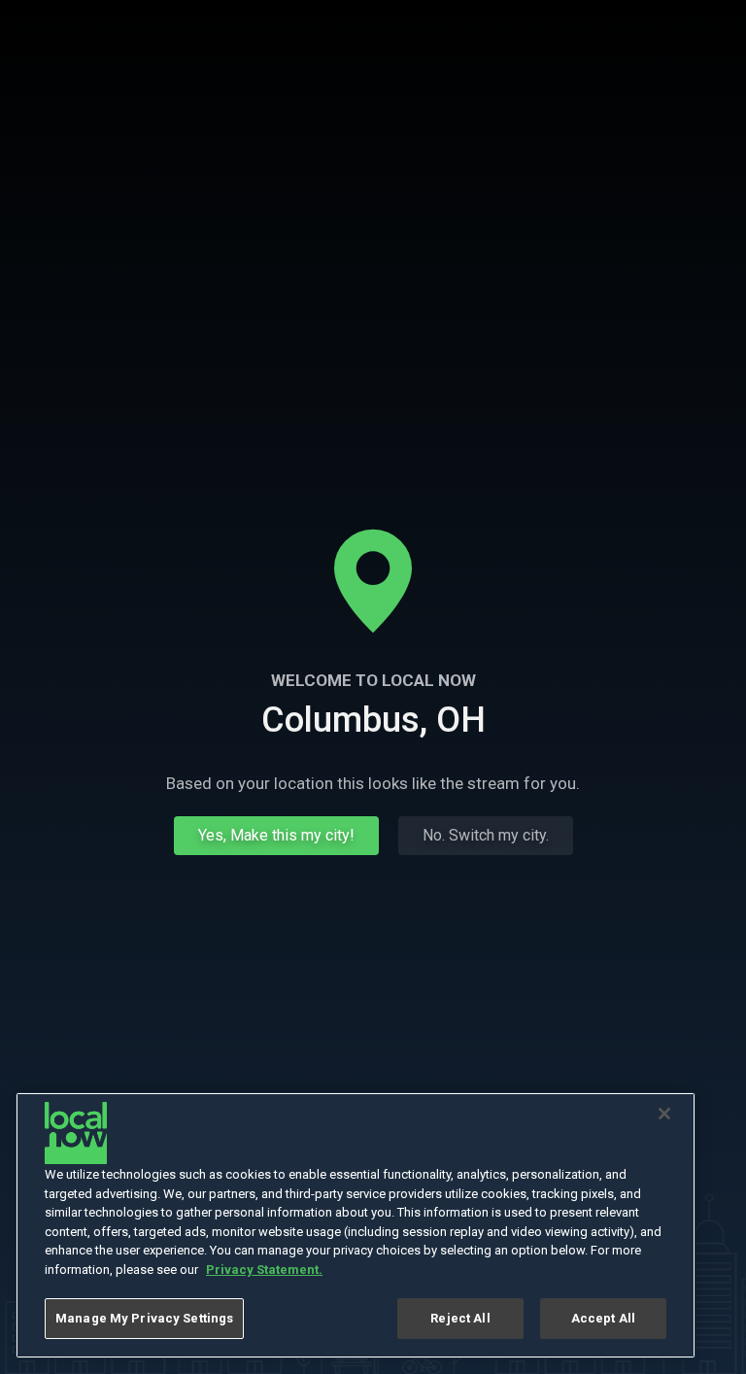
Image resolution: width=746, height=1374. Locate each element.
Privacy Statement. (264, 1269)
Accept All (603, 1318)
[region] (355, 1225)
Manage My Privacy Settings (144, 1318)
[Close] (664, 1113)
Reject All (460, 1318)
